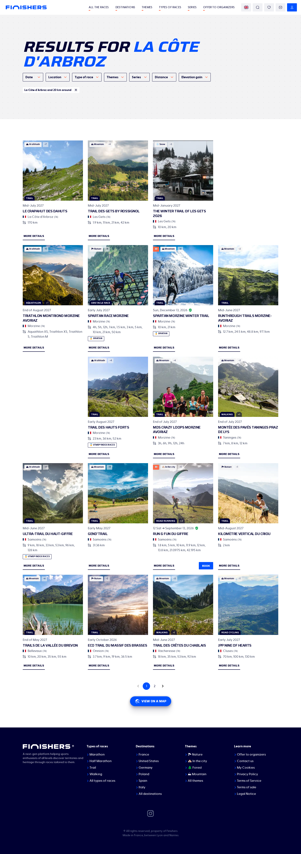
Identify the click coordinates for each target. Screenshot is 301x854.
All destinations (150, 793)
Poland (144, 774)
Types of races (170, 7)
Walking (95, 774)
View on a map (153, 701)
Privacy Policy (247, 774)
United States (149, 761)
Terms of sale (246, 787)
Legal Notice (246, 793)
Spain (143, 780)
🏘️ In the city (197, 761)
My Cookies (246, 767)
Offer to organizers (219, 7)
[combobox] (33, 77)
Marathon (97, 754)
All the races (99, 7)
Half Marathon (100, 761)
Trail (92, 767)
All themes (195, 780)
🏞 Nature (195, 754)
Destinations (125, 7)
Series (192, 7)
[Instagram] (150, 813)
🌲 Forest (195, 767)
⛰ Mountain (197, 774)
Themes (147, 7)
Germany (146, 767)
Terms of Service (249, 780)
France (144, 754)
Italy (142, 787)
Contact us (245, 761)
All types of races (102, 780)
